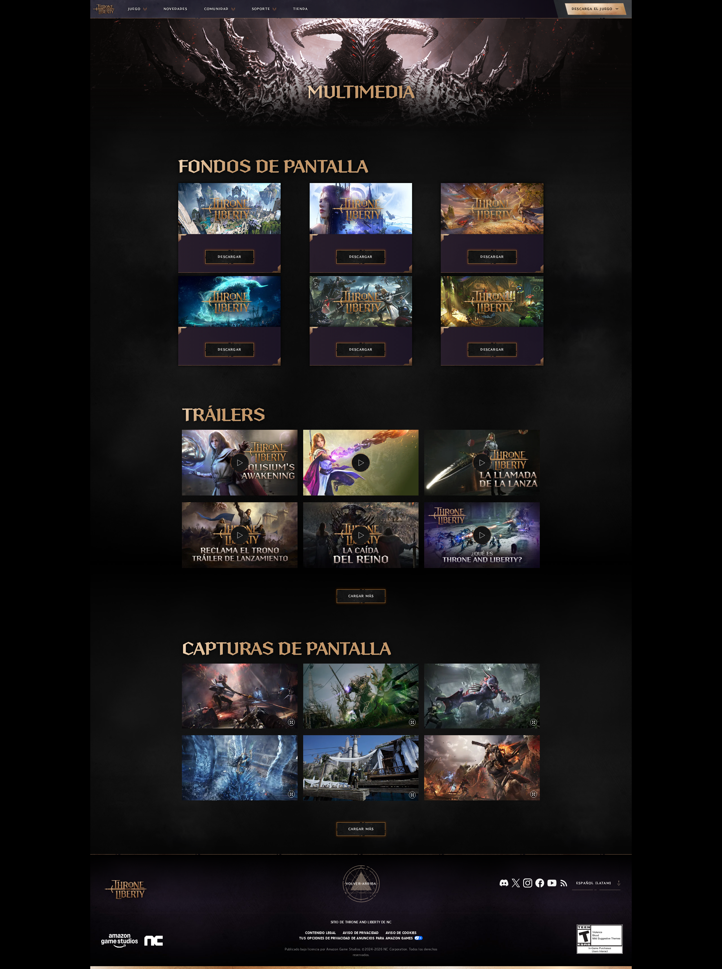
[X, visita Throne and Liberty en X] (516, 883)
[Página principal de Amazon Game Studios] (119, 941)
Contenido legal (320, 933)
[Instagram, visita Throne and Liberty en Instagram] (527, 883)
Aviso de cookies (401, 933)
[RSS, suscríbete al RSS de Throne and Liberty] (563, 883)
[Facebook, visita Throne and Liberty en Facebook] (539, 883)
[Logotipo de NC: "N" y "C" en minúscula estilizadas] (154, 941)
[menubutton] (137, 9)
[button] (240, 462)
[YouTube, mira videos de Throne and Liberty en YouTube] (551, 883)
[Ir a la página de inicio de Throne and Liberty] (104, 9)
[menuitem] (137, 9)
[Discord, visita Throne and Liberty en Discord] (504, 883)
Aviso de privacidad (361, 933)
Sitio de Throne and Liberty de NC (361, 922)
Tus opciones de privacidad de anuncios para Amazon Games (356, 938)
